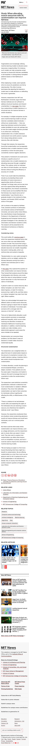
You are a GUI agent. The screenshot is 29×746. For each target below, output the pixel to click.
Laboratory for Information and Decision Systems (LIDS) (13, 527)
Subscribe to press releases (10, 699)
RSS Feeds (18, 689)
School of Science (8, 673)
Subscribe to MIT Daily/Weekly (11, 695)
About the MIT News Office (5, 682)
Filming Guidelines (7, 689)
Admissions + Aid (19, 721)
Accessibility (9, 741)
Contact (23, 739)
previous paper (19, 237)
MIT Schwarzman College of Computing (15, 504)
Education (4, 719)
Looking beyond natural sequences (19, 609)
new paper (15, 106)
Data (11, 520)
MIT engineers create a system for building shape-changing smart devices (19, 629)
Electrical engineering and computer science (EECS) (14, 531)
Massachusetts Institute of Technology (12, 735)
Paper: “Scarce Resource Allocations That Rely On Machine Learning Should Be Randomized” (14, 481)
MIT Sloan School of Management (13, 671)
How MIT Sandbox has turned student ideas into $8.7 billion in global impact (19, 592)
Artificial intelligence (7, 517)
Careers (18, 739)
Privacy (3, 741)
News (16, 723)
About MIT (17, 725)
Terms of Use (5, 686)
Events (9, 739)
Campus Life (4, 723)
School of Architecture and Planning (14, 662)
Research (4, 511)
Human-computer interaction (10, 523)
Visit (2, 739)
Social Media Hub (6, 743)
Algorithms (5, 520)
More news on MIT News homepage (12, 635)
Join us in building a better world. (11, 730)
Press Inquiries (19, 686)
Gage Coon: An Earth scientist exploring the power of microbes (19, 600)
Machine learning (19, 517)
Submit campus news (8, 703)
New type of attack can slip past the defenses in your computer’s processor (20, 620)
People (14, 739)
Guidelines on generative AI (10, 711)
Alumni (3, 725)
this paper (6, 268)
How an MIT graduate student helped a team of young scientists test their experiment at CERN (19, 583)
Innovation (4, 721)
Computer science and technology (11, 514)
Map (5, 739)
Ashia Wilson (7, 490)
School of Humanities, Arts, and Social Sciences (14, 667)
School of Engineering (9, 501)
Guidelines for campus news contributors (14, 707)
